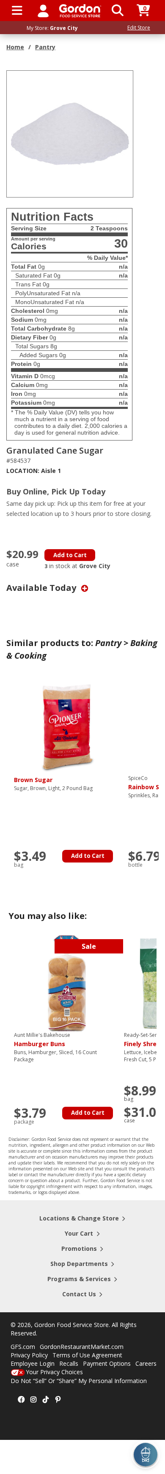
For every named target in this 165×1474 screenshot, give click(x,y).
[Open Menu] (17, 10)
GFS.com (23, 1347)
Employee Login (33, 1363)
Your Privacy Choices (54, 1372)
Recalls (68, 1363)
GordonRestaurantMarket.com (82, 1347)
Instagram (33, 1399)
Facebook (21, 1399)
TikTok (45, 1399)
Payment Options (107, 1363)
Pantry (45, 47)
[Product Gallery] (70, 133)
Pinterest (58, 1399)
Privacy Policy (29, 1355)
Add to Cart (70, 555)
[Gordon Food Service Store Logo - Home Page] (80, 10)
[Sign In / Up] (43, 10)
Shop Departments (79, 1264)
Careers (146, 1363)
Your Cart (79, 1233)
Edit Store (138, 27)
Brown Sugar (33, 780)
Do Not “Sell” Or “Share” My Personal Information (79, 1381)
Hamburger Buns (42, 1040)
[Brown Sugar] (67, 726)
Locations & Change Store (79, 1218)
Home (15, 47)
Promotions (79, 1248)
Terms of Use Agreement (87, 1355)
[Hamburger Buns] (67, 983)
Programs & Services (79, 1279)
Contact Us (79, 1294)
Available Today (42, 587)
